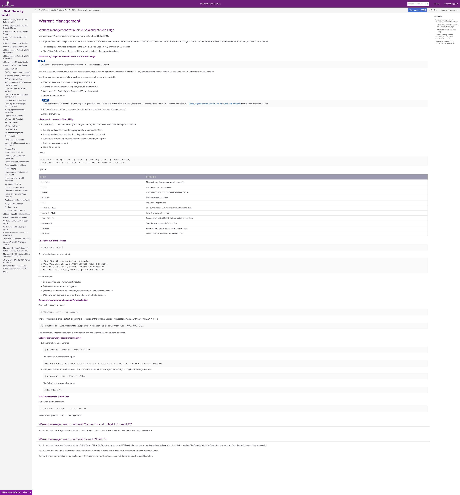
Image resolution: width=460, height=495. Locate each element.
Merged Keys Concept (14, 203)
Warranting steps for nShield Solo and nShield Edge (447, 26)
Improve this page (448, 10)
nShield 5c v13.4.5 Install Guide (15, 43)
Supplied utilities (11, 136)
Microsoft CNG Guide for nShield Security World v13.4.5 (16, 255)
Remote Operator (12, 122)
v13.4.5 (432, 10)
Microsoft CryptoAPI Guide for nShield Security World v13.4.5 (15, 249)
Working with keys (12, 126)
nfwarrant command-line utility (446, 31)
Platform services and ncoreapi (17, 72)
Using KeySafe (11, 129)
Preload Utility (10, 149)
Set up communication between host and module (18, 83)
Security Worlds (11, 69)
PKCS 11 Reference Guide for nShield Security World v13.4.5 (15, 267)
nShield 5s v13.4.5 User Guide (15, 65)
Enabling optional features (15, 100)
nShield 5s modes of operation (17, 76)
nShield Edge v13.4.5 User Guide (16, 217)
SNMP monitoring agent (14, 187)
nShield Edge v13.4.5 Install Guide (16, 214)
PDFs (5, 272)
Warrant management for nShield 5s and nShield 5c (445, 42)
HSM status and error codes (16, 191)
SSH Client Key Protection (15, 210)
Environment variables (14, 152)
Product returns (11, 207)
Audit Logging (10, 168)
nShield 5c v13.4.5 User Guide (15, 46)
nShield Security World (47, 10)
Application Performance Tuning (18, 200)
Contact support (451, 4)
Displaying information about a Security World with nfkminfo (215, 104)
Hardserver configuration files (17, 162)
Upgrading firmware (13, 184)
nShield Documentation (210, 4)
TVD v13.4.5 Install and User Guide (17, 239)
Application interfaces (14, 115)
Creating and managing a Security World (15, 105)
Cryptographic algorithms (15, 165)
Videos (437, 4)
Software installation (13, 79)
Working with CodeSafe (14, 119)
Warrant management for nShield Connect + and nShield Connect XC (444, 36)
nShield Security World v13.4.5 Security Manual (15, 26)
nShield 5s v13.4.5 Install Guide (15, 62)
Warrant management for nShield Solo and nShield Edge (446, 21)
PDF (417, 10)
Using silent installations (14, 139)
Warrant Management (14, 133)
